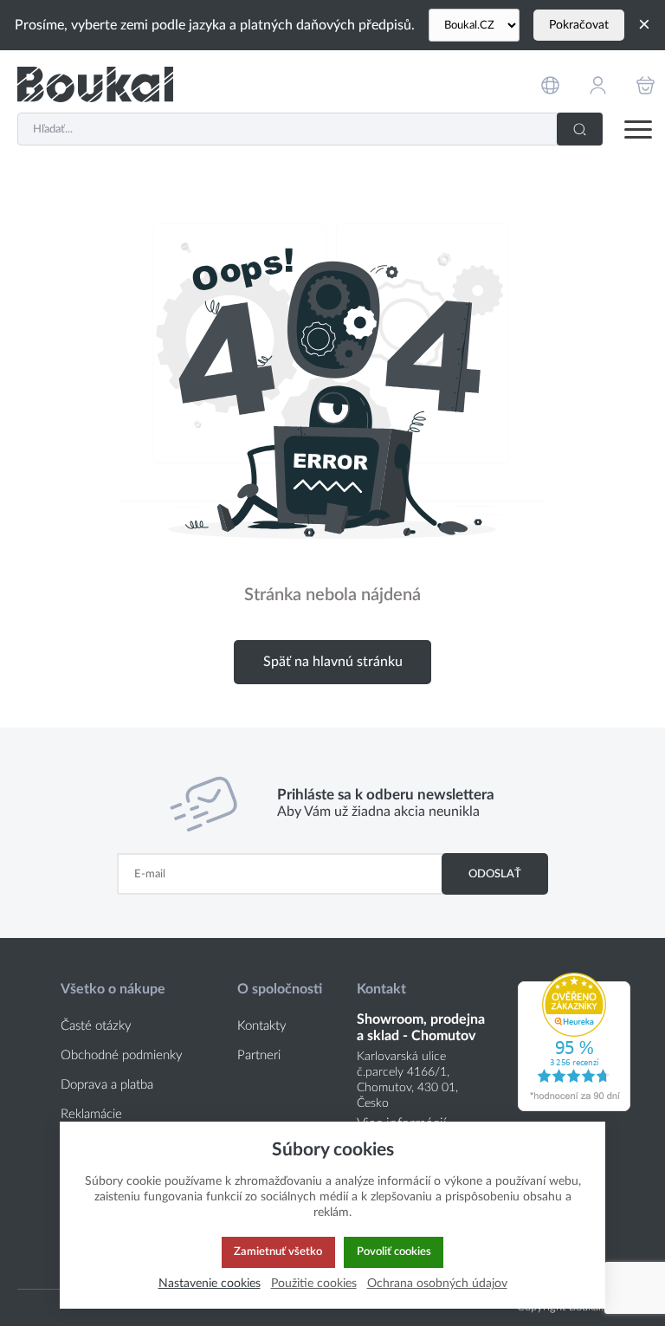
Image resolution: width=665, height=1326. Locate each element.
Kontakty (262, 1025)
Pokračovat (579, 25)
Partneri (259, 1055)
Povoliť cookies (394, 1251)
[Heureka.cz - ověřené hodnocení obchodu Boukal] (574, 1107)
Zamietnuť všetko (278, 1251)
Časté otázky (96, 1025)
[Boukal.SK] (95, 84)
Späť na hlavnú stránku (333, 662)
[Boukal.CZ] (474, 25)
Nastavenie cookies (209, 1283)
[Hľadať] (580, 129)
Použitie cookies (314, 1283)
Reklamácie (91, 1114)
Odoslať (494, 874)
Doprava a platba (107, 1084)
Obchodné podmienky (122, 1055)
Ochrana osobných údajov (437, 1283)
